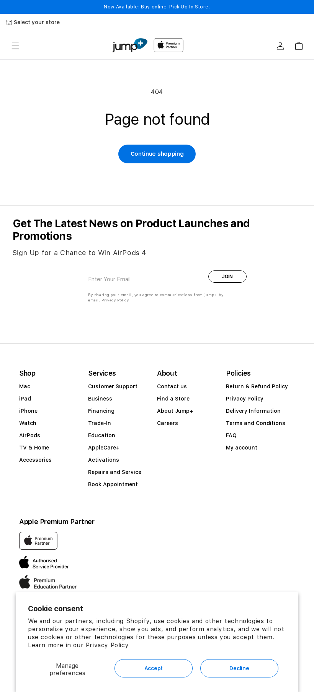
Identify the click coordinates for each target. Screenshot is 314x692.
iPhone (28, 411)
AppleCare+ (103, 448)
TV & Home (34, 448)
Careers (167, 423)
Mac (24, 386)
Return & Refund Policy (257, 386)
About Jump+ (175, 411)
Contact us (172, 386)
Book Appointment (113, 484)
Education (101, 435)
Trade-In (99, 423)
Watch (27, 423)
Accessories (35, 460)
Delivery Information (253, 411)
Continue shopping (157, 153)
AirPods (29, 435)
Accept (153, 668)
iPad (25, 399)
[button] (15, 46)
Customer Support (112, 386)
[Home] (129, 45)
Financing (101, 411)
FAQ (231, 435)
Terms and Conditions (255, 423)
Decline (239, 668)
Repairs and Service (114, 472)
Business (100, 399)
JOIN (227, 276)
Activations (103, 460)
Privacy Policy (107, 645)
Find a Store (173, 399)
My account (241, 448)
